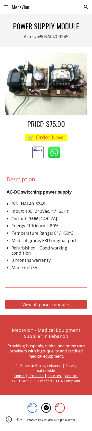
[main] (46, 30)
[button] (6, 7)
